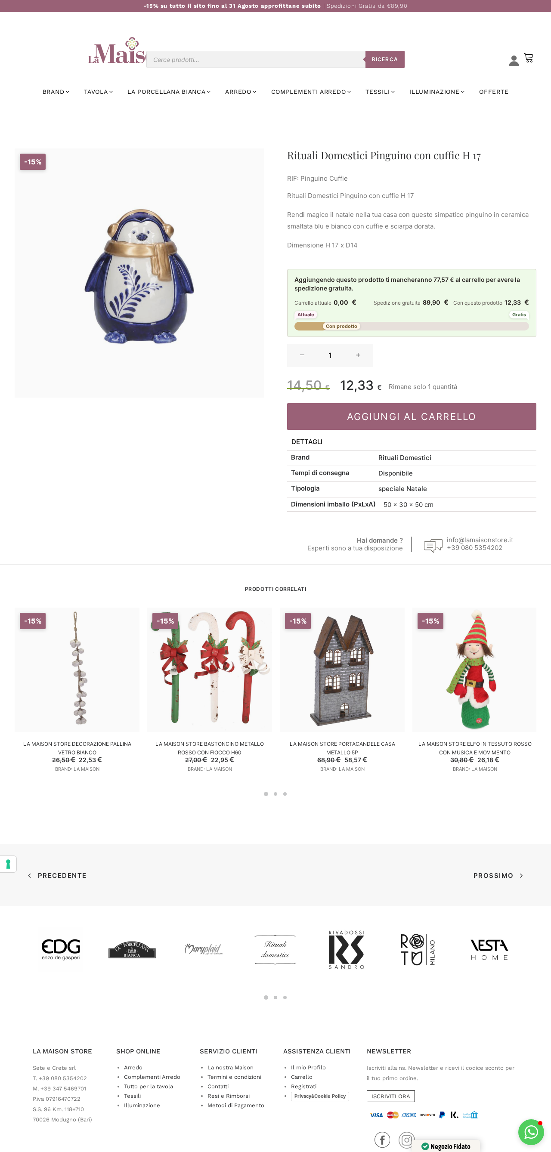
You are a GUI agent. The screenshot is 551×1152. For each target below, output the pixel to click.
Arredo (133, 1067)
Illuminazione (142, 1105)
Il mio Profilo (308, 1067)
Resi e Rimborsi (228, 1096)
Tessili (132, 1096)
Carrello (302, 1077)
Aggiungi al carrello (412, 416)
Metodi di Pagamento (235, 1105)
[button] (302, 355)
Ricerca (385, 59)
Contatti (218, 1086)
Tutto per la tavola (148, 1086)
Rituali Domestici (404, 458)
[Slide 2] (275, 794)
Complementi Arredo (152, 1077)
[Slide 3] (285, 794)
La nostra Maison (230, 1067)
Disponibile (395, 473)
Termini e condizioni (234, 1077)
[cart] (527, 61)
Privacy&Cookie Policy (320, 1096)
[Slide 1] (266, 794)
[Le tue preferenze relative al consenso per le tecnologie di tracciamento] (8, 864)
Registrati (303, 1086)
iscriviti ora (390, 1096)
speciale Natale (402, 489)
